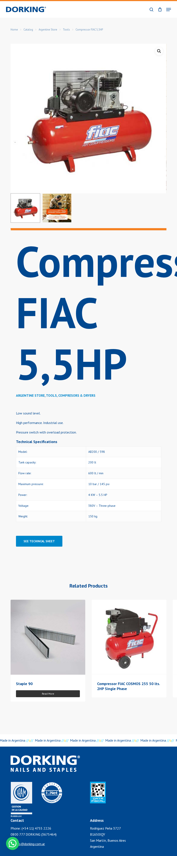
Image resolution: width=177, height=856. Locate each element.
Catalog (28, 29)
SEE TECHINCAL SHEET (39, 541)
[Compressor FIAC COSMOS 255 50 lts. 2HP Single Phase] (129, 637)
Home (14, 29)
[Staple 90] (48, 637)
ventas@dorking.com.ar (28, 844)
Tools (66, 29)
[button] (168, 9)
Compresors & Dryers (76, 395)
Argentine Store (48, 29)
